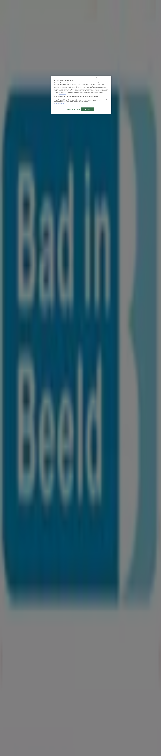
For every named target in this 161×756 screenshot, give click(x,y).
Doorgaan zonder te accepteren (103, 78)
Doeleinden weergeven (73, 109)
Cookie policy (62, 94)
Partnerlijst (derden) (59, 103)
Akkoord (87, 109)
